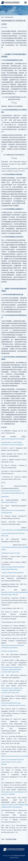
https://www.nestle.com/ (9, 502)
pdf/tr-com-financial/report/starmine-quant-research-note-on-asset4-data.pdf (12, 762)
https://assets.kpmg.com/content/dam (13, 439)
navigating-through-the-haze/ (10, 553)
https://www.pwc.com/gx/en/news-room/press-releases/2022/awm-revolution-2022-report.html (12, 669)
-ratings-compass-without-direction (12, 572)
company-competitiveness (9, 651)
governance (5, 496)
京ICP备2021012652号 (14, 857)
